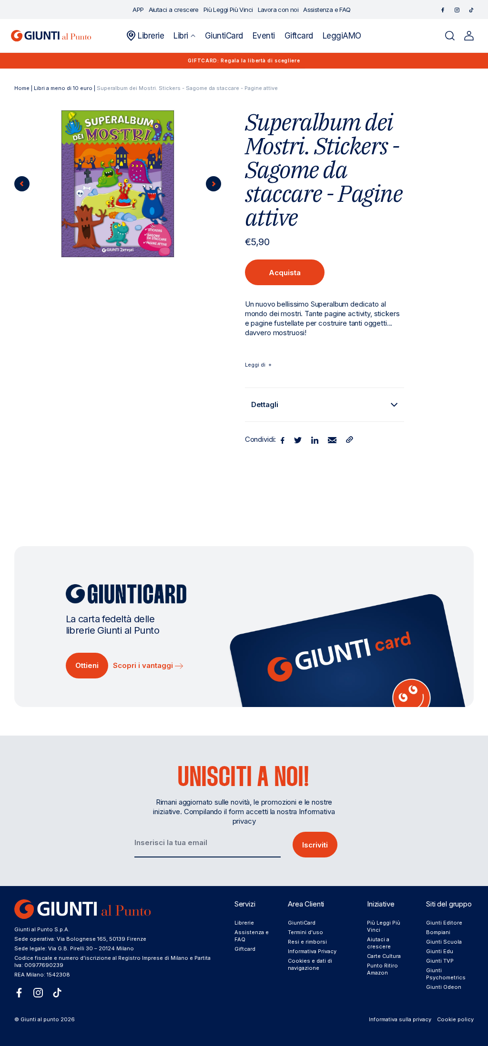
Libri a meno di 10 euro (63, 88)
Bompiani (438, 932)
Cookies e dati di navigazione (310, 964)
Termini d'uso (305, 932)
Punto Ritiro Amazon (382, 969)
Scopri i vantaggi (144, 665)
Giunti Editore (444, 922)
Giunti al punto (39, 1019)
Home (22, 88)
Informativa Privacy (312, 951)
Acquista (285, 272)
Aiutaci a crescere (379, 943)
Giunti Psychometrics (446, 974)
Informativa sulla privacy (400, 1019)
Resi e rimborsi (307, 941)
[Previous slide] (22, 183)
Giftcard (244, 949)
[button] (184, 35)
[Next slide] (213, 183)
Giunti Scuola (444, 941)
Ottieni (87, 665)
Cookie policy (455, 1019)
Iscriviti (315, 844)
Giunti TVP (440, 960)
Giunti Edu (439, 951)
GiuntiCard (301, 922)
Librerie (244, 922)
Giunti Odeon (443, 987)
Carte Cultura (384, 956)
